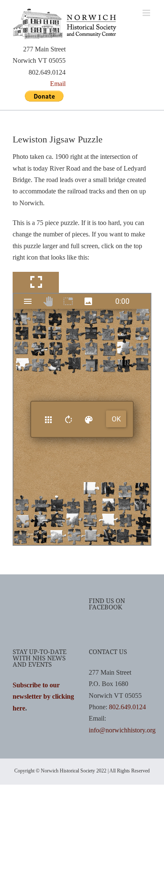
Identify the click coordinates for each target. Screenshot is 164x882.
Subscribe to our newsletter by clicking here (43, 696)
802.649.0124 (127, 706)
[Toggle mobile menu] (147, 12)
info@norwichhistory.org (122, 730)
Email (58, 83)
